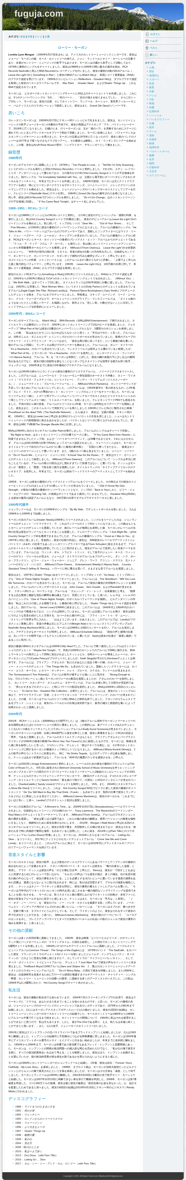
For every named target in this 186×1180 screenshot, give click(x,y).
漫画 (151, 135)
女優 (47, 36)
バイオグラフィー (159, 119)
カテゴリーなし (158, 175)
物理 (151, 163)
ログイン (155, 34)
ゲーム (153, 131)
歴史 (151, 71)
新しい (153, 54)
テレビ (38, 36)
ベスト (153, 47)
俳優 (151, 107)
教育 (151, 87)
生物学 (153, 139)
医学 (151, 127)
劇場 (151, 143)
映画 (151, 103)
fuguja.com (38, 13)
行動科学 (154, 167)
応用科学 (154, 111)
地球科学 (154, 147)
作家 (30, 36)
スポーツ (154, 79)
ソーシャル (155, 115)
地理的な (154, 75)
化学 (151, 159)
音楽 (22, 36)
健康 (151, 155)
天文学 (153, 171)
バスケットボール (159, 151)
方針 (151, 99)
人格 (151, 67)
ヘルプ (153, 40)
